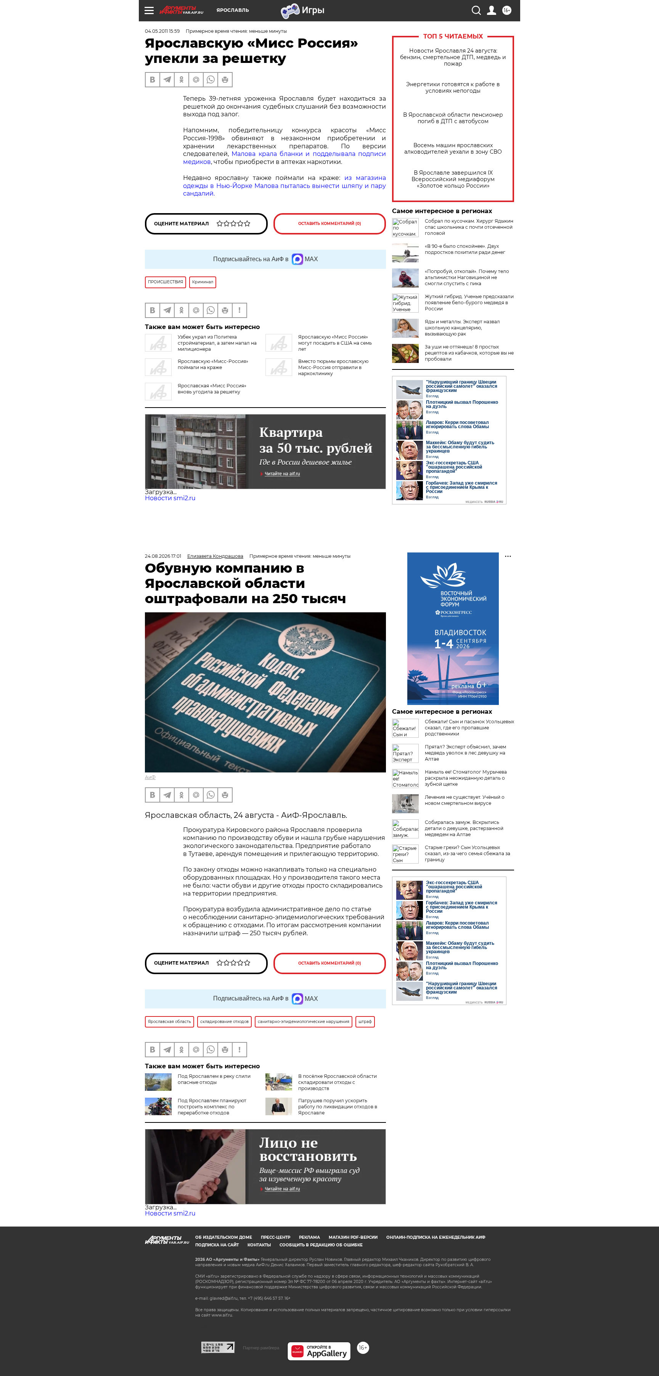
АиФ (150, 777)
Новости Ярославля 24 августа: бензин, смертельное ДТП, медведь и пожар (453, 57)
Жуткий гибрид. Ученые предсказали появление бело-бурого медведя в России (469, 302)
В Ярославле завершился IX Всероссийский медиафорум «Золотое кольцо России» (453, 179)
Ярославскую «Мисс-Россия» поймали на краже (213, 364)
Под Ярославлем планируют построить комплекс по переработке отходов (212, 1107)
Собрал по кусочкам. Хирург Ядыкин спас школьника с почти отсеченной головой (469, 227)
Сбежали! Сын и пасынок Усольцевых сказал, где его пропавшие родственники (469, 728)
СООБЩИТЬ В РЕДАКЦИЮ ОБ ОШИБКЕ (321, 1245)
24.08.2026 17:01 (163, 556)
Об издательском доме (223, 1237)
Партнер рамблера (261, 1347)
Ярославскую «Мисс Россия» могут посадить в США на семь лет (335, 343)
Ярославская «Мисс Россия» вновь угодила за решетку (212, 389)
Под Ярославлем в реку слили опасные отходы (214, 1079)
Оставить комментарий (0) (329, 223)
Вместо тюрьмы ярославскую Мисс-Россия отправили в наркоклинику (333, 367)
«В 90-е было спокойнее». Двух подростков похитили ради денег (465, 249)
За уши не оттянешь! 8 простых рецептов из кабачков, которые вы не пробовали (469, 353)
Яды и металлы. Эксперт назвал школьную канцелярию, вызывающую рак (462, 328)
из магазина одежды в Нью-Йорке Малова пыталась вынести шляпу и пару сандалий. (284, 185)
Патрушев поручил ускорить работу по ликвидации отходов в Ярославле (337, 1107)
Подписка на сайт (217, 1245)
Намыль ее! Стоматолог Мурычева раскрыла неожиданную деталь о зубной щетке (466, 778)
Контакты (259, 1245)
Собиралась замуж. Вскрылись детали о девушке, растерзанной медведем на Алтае (464, 828)
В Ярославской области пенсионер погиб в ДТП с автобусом (453, 118)
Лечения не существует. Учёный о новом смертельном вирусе (465, 800)
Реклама (309, 1237)
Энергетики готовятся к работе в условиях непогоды (453, 87)
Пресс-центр (275, 1237)
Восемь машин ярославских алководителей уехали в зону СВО (453, 148)
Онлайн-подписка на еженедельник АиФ (435, 1237)
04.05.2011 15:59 (162, 31)
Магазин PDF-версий (353, 1237)
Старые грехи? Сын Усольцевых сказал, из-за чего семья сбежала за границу (467, 853)
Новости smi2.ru (170, 498)
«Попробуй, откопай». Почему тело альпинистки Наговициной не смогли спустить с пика (467, 277)
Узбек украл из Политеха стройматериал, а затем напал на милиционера (217, 343)
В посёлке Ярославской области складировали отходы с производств (337, 1082)
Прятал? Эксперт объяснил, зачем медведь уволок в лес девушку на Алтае (465, 753)
